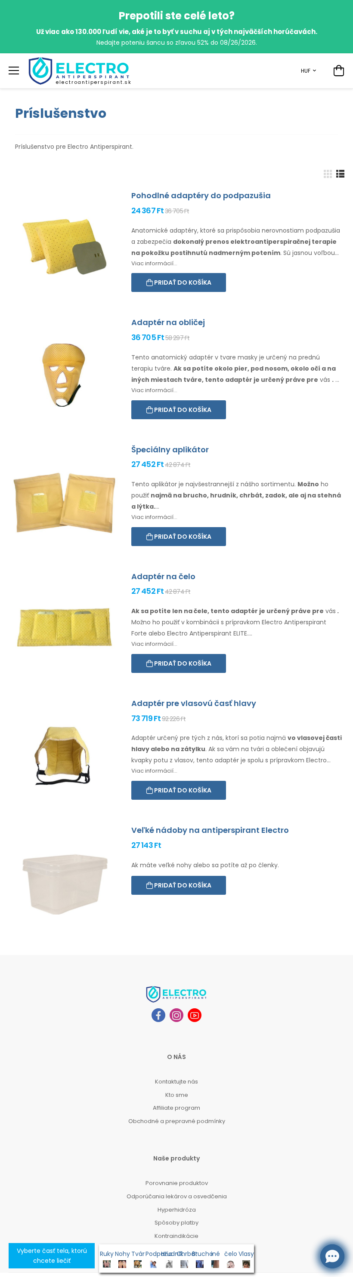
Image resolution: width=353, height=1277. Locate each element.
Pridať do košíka (182, 282)
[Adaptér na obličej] (65, 375)
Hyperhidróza (177, 1210)
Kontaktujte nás (176, 1081)
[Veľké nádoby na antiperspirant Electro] (65, 883)
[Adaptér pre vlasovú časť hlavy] (65, 756)
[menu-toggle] (14, 70)
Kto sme (176, 1095)
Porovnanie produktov (177, 1183)
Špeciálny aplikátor (170, 449)
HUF (305, 70)
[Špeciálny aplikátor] (65, 502)
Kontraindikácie (176, 1236)
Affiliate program (176, 1108)
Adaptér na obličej (168, 322)
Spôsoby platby (176, 1223)
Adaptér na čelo (163, 576)
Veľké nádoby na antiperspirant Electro (210, 830)
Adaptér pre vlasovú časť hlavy (193, 703)
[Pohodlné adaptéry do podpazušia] (65, 248)
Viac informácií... (154, 263)
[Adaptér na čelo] (65, 629)
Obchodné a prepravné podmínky (176, 1121)
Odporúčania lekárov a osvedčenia (177, 1196)
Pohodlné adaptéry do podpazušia (201, 195)
